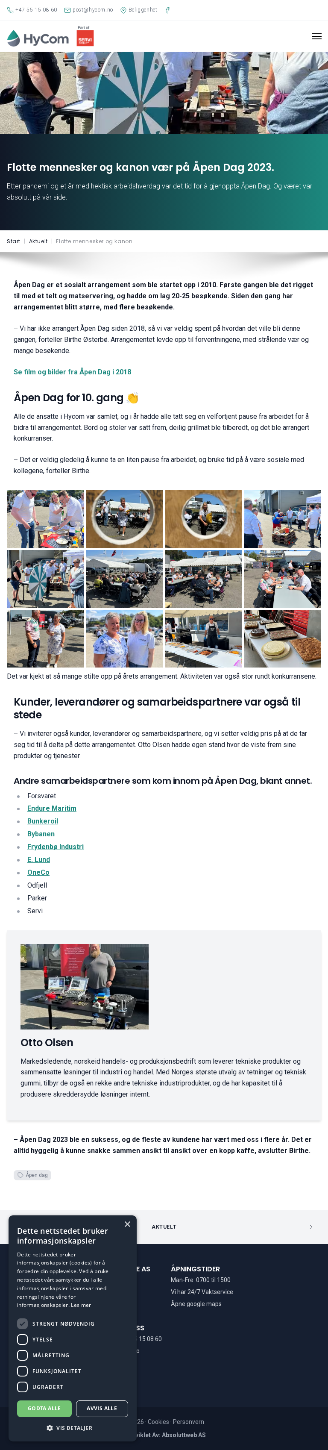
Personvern (188, 1421)
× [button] (127, 1224)
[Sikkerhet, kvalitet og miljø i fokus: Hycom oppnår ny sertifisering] (269, 1227)
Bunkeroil (42, 821)
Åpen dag (37, 1175)
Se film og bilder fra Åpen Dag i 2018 (72, 372)
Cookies (159, 1421)
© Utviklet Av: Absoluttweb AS (164, 1435)
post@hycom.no (118, 1350)
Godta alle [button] (44, 1408)
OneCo (38, 872)
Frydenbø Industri (55, 847)
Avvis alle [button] (102, 1408)
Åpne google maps (196, 1303)
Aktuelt (164, 1227)
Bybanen (41, 834)
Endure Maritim (51, 808)
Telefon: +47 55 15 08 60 (129, 1338)
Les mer (81, 1305)
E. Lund (38, 860)
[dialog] (73, 1328)
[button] (72, 1428)
